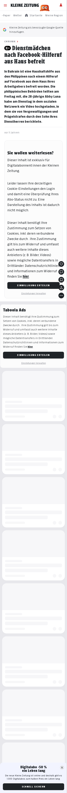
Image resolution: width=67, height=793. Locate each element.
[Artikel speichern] (61, 280)
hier (26, 276)
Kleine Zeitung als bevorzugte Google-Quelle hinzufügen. (36, 29)
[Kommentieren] (61, 272)
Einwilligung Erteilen (33, 285)
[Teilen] (61, 287)
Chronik (10, 41)
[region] (33, 15)
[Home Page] (25, 5)
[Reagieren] (61, 264)
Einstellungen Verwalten (33, 293)
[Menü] (5, 5)
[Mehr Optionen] (61, 295)
